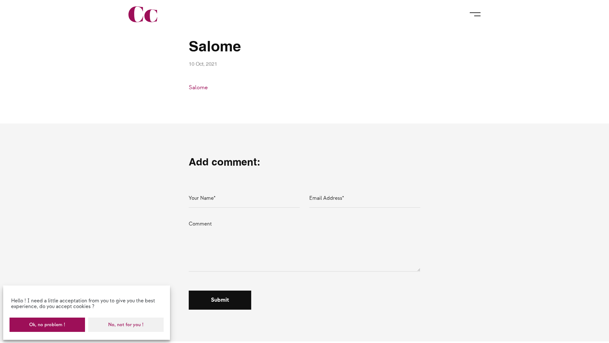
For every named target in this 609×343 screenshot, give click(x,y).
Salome (198, 87)
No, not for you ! (126, 325)
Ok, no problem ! (47, 325)
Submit (220, 300)
